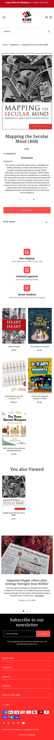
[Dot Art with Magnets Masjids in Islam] (40, 375)
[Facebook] (3, 723)
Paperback (14, 45)
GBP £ (7, 705)
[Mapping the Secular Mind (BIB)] (13, 492)
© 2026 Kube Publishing (12, 730)
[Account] (46, 17)
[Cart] (51, 17)
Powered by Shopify (31, 730)
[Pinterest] (18, 723)
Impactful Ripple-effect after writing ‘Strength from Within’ (27, 582)
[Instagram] (8, 723)
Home (5, 45)
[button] (26, 222)
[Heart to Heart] (14, 325)
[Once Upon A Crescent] (40, 325)
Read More (39, 596)
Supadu (32, 735)
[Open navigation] (11, 17)
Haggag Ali (10, 153)
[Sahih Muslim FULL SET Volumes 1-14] (14, 375)
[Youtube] (23, 723)
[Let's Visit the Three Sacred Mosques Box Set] (14, 427)
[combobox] (27, 31)
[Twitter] (13, 723)
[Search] (49, 31)
